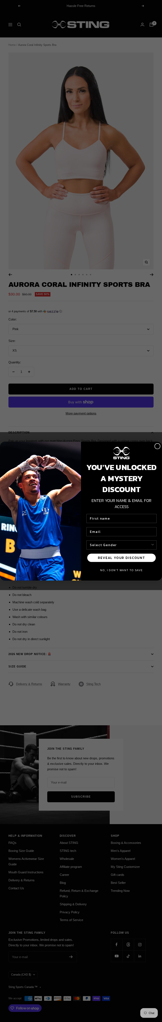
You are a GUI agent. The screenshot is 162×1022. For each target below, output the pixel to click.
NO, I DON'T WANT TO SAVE (121, 570)
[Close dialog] (157, 446)
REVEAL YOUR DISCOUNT (121, 557)
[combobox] (120, 544)
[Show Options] (153, 544)
